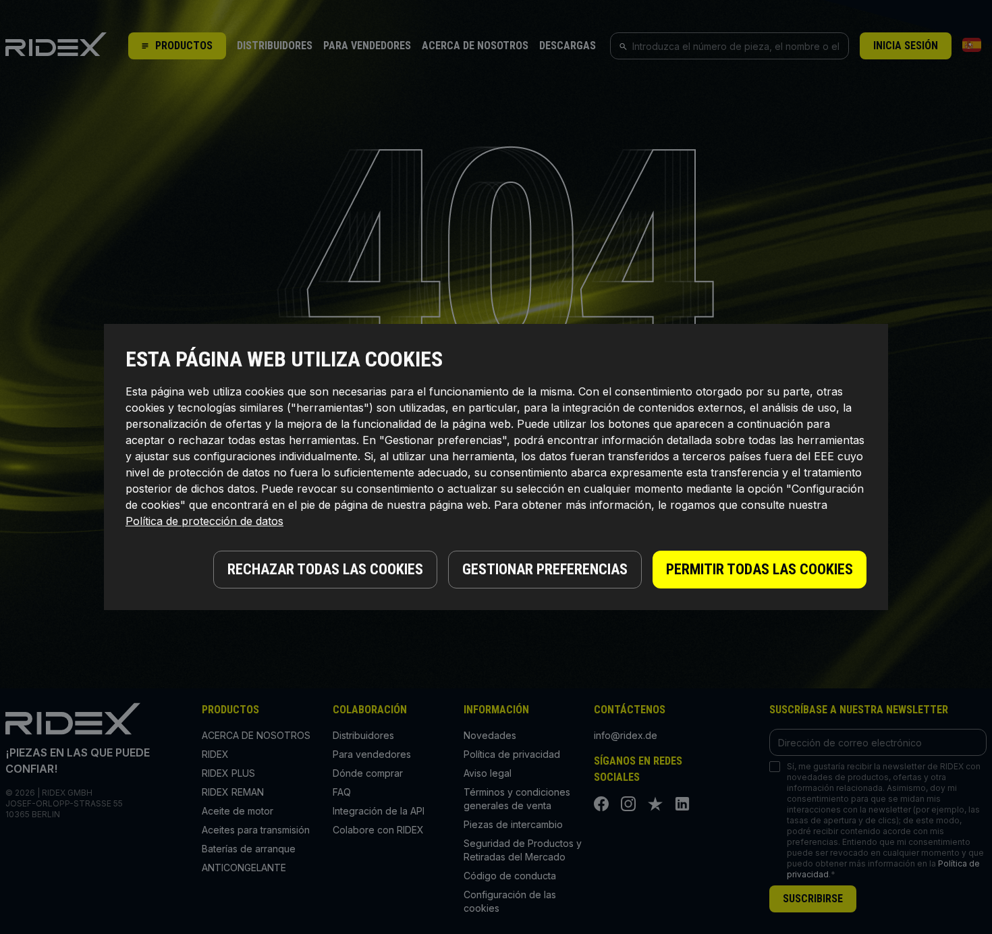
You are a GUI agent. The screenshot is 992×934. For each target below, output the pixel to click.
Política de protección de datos (204, 521)
